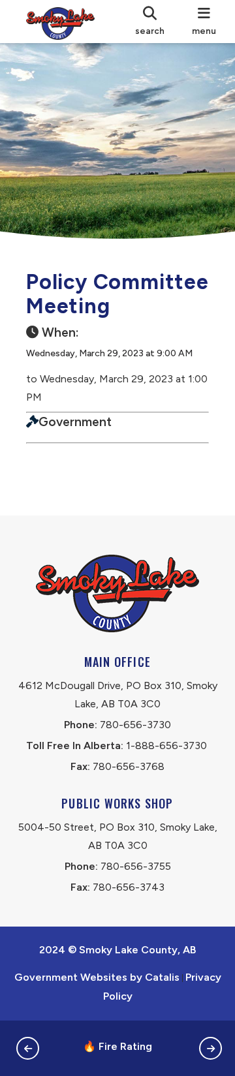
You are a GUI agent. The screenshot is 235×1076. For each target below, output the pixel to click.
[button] (27, 1048)
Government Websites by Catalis (97, 977)
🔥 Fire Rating (117, 1046)
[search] (150, 21)
